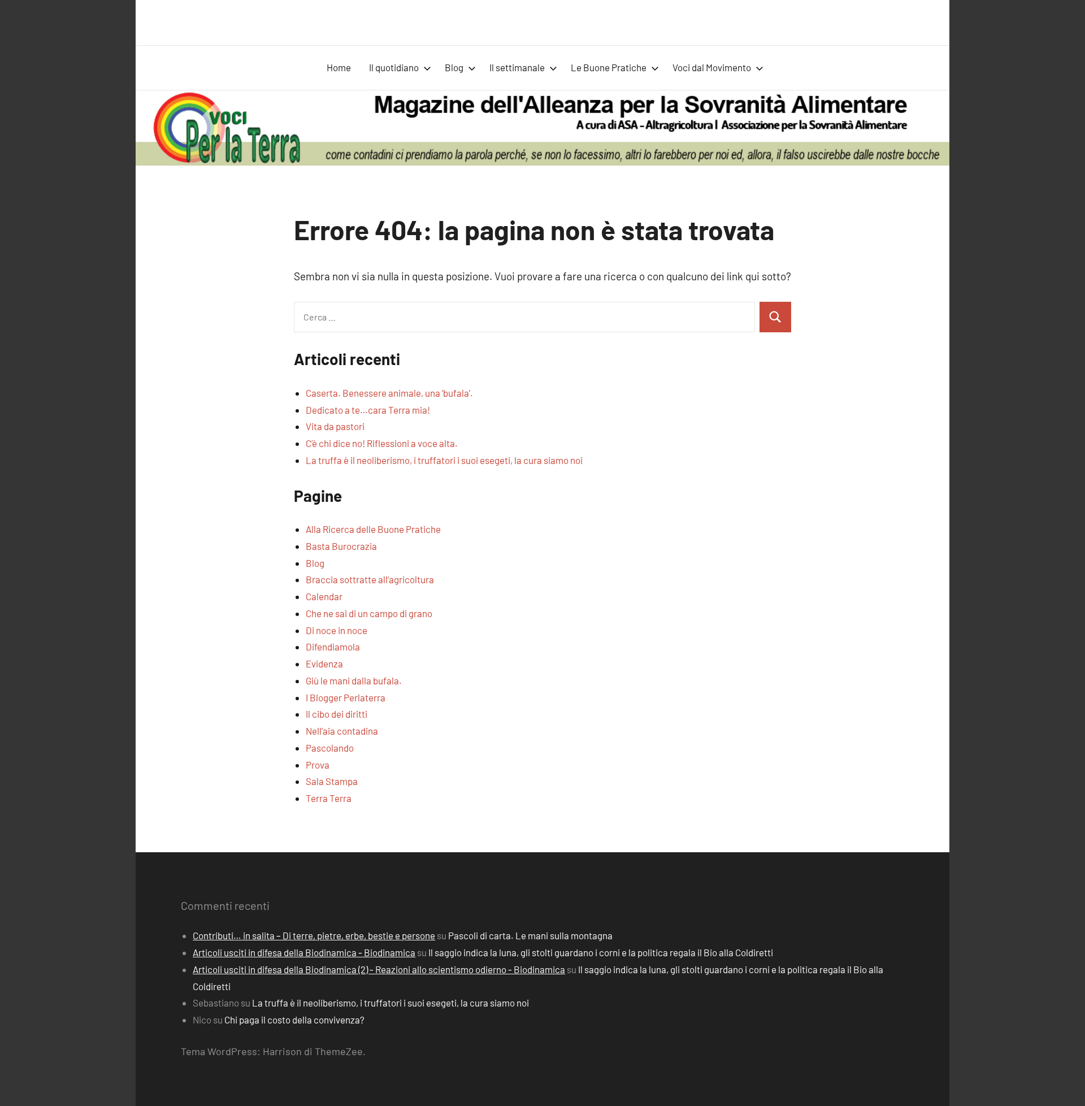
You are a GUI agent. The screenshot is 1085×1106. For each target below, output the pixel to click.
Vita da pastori (335, 426)
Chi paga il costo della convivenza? (294, 1019)
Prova (317, 764)
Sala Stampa (332, 781)
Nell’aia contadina (342, 730)
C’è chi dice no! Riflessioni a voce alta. (382, 443)
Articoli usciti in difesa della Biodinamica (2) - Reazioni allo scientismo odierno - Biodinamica (379, 969)
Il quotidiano (394, 67)
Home (339, 67)
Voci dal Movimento (711, 67)
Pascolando (330, 747)
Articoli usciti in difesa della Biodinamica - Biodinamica (304, 952)
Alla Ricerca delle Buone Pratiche (373, 529)
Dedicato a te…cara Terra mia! (368, 409)
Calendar (324, 596)
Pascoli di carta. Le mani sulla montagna (530, 935)
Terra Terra (328, 798)
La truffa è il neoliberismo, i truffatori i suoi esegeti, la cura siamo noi (444, 460)
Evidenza (324, 663)
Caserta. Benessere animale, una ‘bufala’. (389, 392)
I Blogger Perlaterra (345, 697)
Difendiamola (333, 646)
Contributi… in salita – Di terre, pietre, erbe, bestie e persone (314, 935)
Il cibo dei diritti (336, 713)
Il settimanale (517, 67)
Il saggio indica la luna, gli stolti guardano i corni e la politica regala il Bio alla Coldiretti (600, 952)
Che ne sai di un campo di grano (369, 613)
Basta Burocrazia (341, 546)
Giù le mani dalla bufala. (354, 680)
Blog (454, 67)
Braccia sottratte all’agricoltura (370, 579)
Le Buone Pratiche (608, 67)
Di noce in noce (336, 630)
